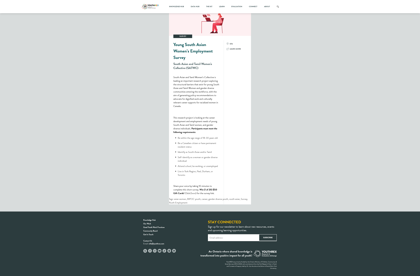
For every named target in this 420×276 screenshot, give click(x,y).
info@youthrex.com (156, 243)
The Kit (209, 6)
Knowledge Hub (176, 6)
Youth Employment (178, 202)
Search (278, 8)
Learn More (235, 49)
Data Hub (195, 6)
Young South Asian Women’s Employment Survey (193, 51)
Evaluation (236, 6)
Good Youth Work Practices (154, 227)
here (193, 193)
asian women (180, 199)
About (267, 6)
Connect (253, 6)
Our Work (147, 223)
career (204, 199)
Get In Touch (148, 234)
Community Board (150, 230)
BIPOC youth (194, 199)
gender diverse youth (218, 199)
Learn (222, 6)
